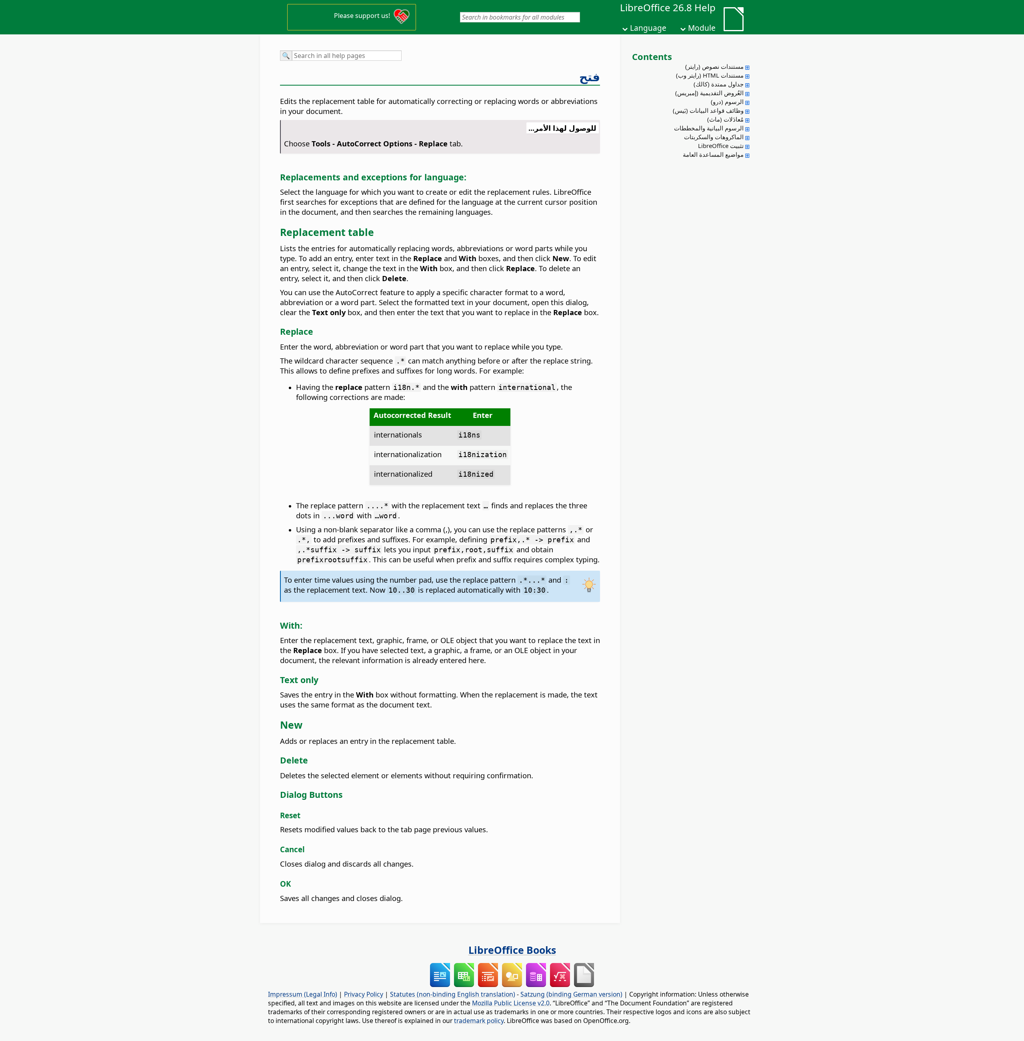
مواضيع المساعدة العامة (713, 154)
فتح (589, 77)
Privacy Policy (363, 994)
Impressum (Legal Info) (302, 994)
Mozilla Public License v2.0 (511, 1003)
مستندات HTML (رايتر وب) (710, 75)
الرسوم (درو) (727, 102)
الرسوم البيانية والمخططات (709, 128)
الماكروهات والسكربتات (714, 137)
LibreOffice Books (512, 950)
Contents (652, 56)
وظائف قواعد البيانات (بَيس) (708, 110)
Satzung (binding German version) (571, 994)
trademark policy (479, 1020)
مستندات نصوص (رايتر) (714, 66)
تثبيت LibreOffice (721, 146)
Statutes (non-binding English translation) (452, 994)
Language (648, 28)
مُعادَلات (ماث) (725, 119)
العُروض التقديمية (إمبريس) (709, 93)
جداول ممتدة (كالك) (719, 84)
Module (702, 28)
